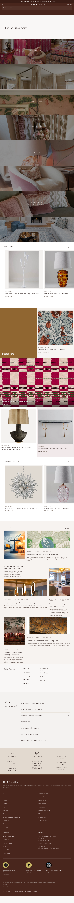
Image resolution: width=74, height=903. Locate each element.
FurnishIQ (6, 850)
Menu (4, 4)
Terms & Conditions (8, 891)
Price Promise (42, 804)
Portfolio (5, 846)
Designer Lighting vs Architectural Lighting (19, 603)
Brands (66, 13)
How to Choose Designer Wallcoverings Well (43, 554)
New (3, 13)
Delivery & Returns (43, 800)
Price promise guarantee (37, 2)
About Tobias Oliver (8, 836)
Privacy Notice (19, 891)
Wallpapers (6, 810)
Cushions (49, 13)
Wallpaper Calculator (44, 814)
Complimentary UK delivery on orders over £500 (37, 1)
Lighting (19, 13)
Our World (6, 840)
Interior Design (7, 843)
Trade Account (42, 820)
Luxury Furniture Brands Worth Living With (42, 641)
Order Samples (42, 807)
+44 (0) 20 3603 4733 (13, 763)
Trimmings (58, 13)
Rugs (42, 13)
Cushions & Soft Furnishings (11, 817)
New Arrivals (6, 797)
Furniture (10, 13)
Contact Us (41, 797)
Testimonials (6, 853)
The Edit (5, 827)
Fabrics (26, 13)
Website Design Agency (31, 891)
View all (66, 528)
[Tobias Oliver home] (37, 4)
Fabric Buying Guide (44, 810)
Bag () (69, 4)
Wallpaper (35, 13)
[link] (24, 273)
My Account (41, 817)
